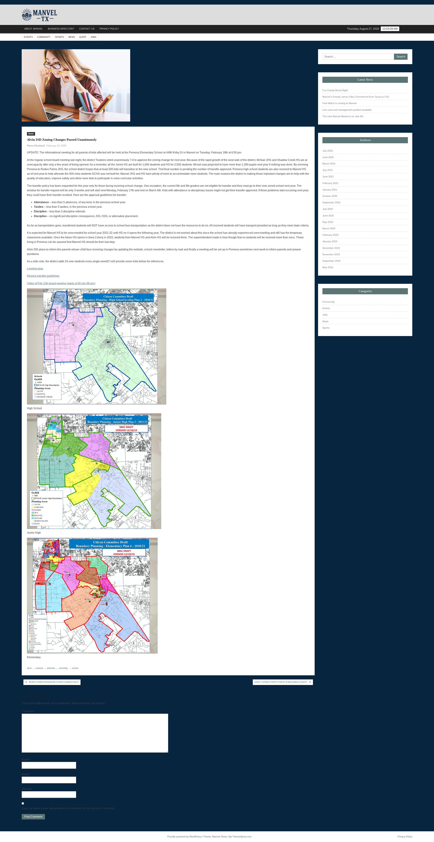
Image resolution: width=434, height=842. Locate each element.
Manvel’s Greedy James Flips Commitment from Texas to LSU (355, 96)
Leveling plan (35, 268)
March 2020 (328, 228)
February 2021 (330, 183)
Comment (28, 711)
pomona (51, 668)
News (71, 37)
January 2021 (329, 189)
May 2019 (327, 267)
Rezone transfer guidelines (43, 275)
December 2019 (331, 248)
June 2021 (328, 176)
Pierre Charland (36, 145)
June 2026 (328, 157)
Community (44, 37)
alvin (29, 668)
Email (26, 774)
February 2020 (330, 235)
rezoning (63, 668)
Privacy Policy (109, 28)
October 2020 (329, 196)
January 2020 (329, 241)
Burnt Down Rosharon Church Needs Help (54, 682)
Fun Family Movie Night (335, 90)
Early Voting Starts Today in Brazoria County (281, 682)
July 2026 (327, 150)
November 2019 (331, 254)
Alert (82, 37)
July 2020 (327, 209)
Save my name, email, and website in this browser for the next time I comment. (68, 808)
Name (26, 759)
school (75, 668)
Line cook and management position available (347, 109)
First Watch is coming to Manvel (339, 103)
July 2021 (327, 170)
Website (27, 789)
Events (28, 37)
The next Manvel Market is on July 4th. (343, 116)
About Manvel (33, 28)
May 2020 (327, 222)
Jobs (93, 37)
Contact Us (86, 28)
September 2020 (331, 202)
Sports (59, 37)
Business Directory (61, 28)
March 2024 (328, 163)
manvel (39, 668)
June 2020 (328, 215)
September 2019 (331, 261)
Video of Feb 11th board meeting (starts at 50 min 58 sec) (61, 283)
